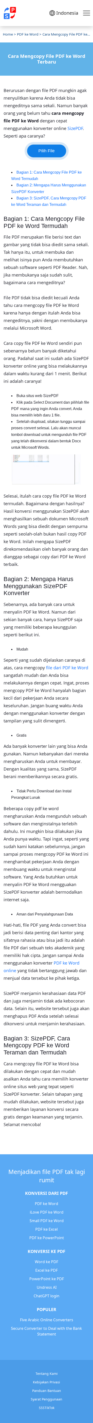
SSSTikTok (46, 1407)
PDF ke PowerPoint (46, 1237)
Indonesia (67, 13)
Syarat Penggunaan (46, 1399)
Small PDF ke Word (47, 1220)
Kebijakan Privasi (46, 1382)
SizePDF (75, 128)
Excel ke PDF (46, 1270)
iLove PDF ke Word (46, 1212)
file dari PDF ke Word (67, 667)
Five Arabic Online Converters (46, 1319)
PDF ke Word (27, 34)
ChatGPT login (46, 1295)
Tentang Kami (47, 1373)
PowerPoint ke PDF (46, 1278)
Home (8, 34)
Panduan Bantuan (46, 1390)
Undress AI (47, 1287)
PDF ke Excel (46, 1229)
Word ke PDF (46, 1261)
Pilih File (46, 150)
